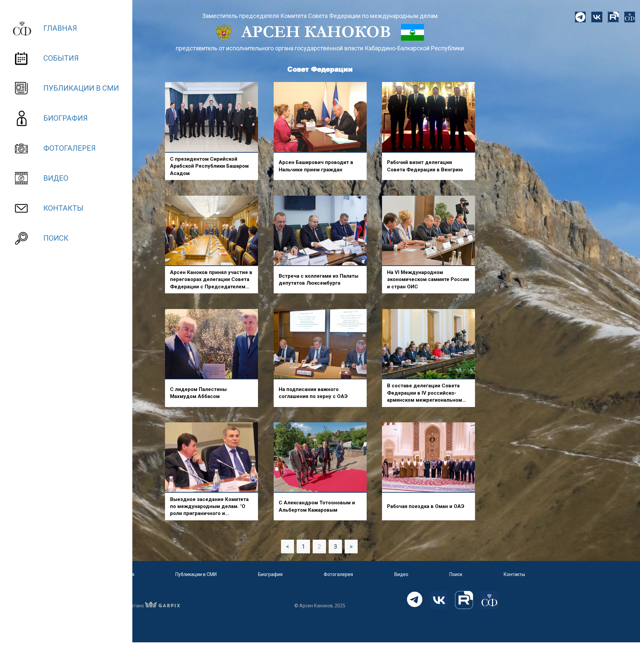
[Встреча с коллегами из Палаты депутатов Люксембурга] (320, 231)
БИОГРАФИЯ (65, 118)
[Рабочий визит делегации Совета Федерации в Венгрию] (428, 117)
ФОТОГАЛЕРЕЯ (69, 148)
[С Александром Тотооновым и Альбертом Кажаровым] (320, 457)
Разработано (130, 605)
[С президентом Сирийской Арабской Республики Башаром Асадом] (211, 117)
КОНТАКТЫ (63, 208)
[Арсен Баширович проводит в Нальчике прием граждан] (320, 117)
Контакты (514, 574)
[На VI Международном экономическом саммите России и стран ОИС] (428, 231)
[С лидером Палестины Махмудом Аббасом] (211, 344)
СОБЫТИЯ (61, 58)
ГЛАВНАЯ (60, 28)
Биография (270, 574)
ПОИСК (55, 238)
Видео (401, 574)
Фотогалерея (338, 574)
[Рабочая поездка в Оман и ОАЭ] (428, 457)
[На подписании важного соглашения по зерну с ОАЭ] (320, 344)
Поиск (455, 574)
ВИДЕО (55, 178)
